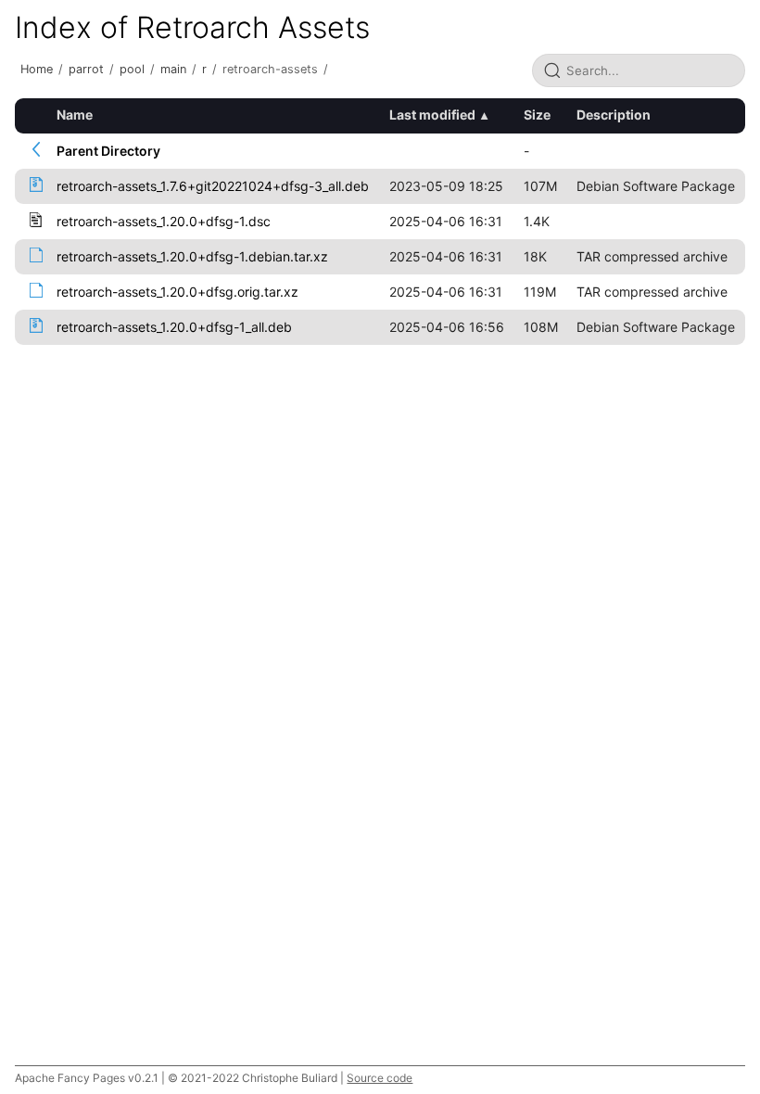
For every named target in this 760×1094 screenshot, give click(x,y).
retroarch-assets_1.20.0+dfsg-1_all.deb (174, 327)
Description (613, 114)
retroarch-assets (270, 69)
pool (132, 69)
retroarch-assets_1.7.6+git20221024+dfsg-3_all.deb (213, 186)
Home (36, 69)
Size (537, 114)
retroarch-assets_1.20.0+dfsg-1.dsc (164, 221)
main (173, 69)
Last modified (432, 114)
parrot (86, 69)
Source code (379, 1078)
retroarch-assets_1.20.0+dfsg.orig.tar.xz (177, 291)
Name (75, 114)
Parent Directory (108, 151)
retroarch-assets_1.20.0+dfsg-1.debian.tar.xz (192, 256)
